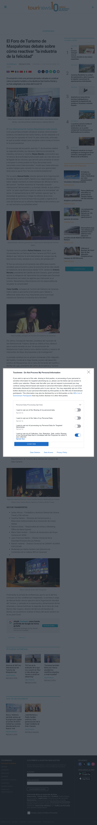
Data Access (48, 452)
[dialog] (48, 412)
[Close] (89, 373)
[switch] (78, 409)
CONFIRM (31, 444)
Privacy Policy (62, 452)
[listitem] (48, 404)
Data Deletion (35, 452)
